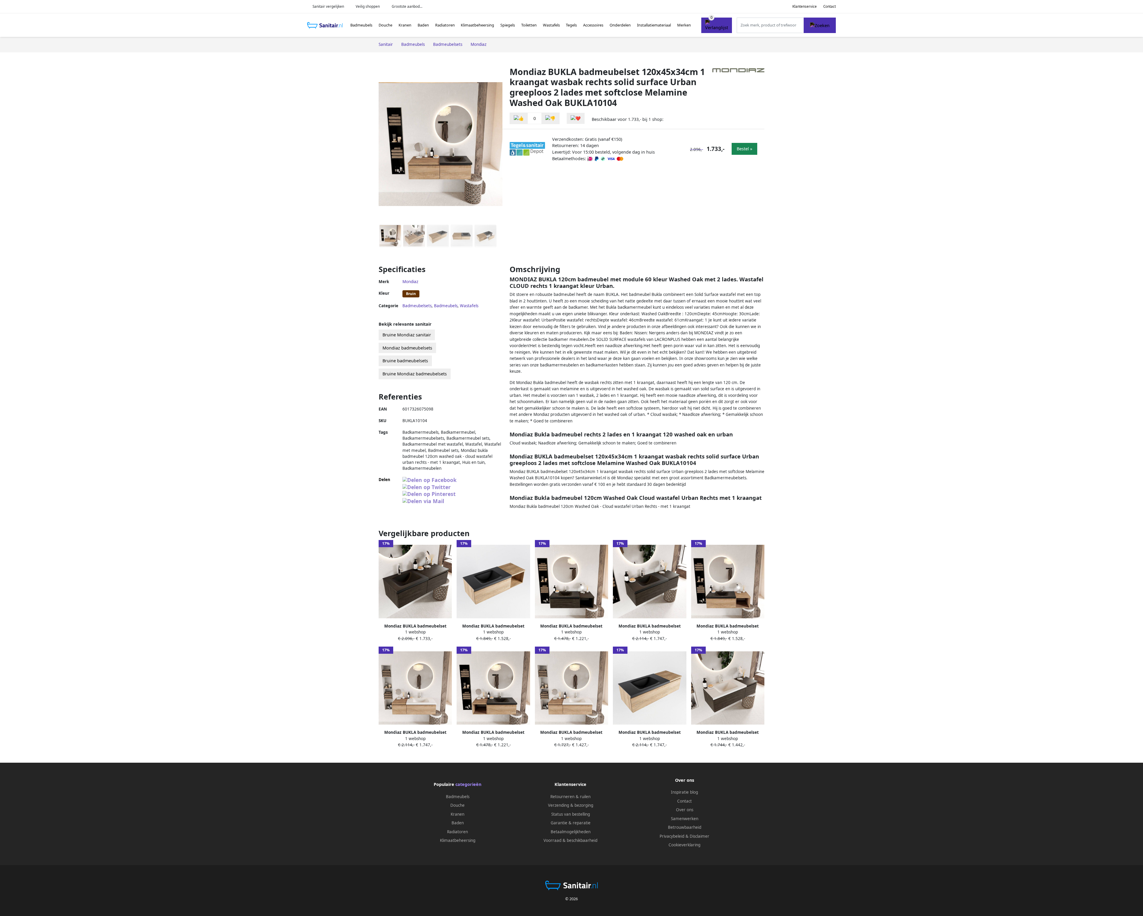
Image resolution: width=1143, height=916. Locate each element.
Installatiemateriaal (654, 25)
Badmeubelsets (417, 305)
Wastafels (551, 25)
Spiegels (507, 25)
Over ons (684, 809)
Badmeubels (361, 25)
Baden (423, 25)
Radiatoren (445, 25)
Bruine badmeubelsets (405, 360)
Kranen (405, 25)
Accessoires (593, 25)
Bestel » (744, 149)
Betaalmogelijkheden (571, 831)
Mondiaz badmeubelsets (407, 348)
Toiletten (529, 25)
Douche (385, 25)
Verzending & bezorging (570, 805)
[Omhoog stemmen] (519, 118)
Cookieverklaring (684, 845)
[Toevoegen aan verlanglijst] (576, 118)
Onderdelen (620, 25)
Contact (829, 6)
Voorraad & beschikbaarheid (570, 840)
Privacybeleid (672, 836)
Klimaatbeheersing (477, 25)
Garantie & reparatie (571, 823)
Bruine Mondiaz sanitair (406, 335)
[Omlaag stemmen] (550, 118)
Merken (684, 25)
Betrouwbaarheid (684, 827)
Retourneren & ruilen (570, 796)
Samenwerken (684, 818)
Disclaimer (699, 836)
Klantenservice (804, 6)
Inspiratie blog (684, 792)
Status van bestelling (570, 814)
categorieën (468, 784)
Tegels (571, 25)
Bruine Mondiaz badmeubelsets (414, 374)
